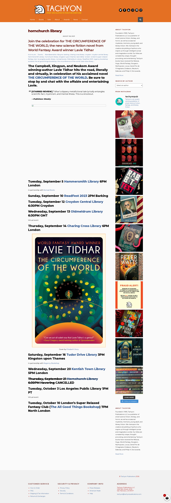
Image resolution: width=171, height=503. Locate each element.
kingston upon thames (67, 57)
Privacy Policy (65, 488)
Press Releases (95, 488)
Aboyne (60, 54)
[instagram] (140, 10)
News (75, 20)
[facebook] (124, 10)
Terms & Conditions (66, 493)
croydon (88, 54)
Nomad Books (49, 190)
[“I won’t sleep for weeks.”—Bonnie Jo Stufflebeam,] (129, 238)
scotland (31, 61)
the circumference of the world (68, 61)
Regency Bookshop (51, 363)
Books (41, 20)
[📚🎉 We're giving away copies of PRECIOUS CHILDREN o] (129, 152)
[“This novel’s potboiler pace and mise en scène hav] (129, 323)
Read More (119, 75)
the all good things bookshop (46, 61)
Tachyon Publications (128, 476)
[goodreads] (132, 10)
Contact (85, 20)
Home (32, 20)
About (57, 20)
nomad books (61, 59)
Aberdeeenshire (51, 54)
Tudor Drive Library (81, 354)
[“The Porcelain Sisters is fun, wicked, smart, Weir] (129, 124)
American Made (95, 491)
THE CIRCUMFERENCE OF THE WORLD (57, 77)
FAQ (31, 491)
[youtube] (128, 10)
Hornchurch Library (82, 379)
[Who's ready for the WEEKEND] (129, 380)
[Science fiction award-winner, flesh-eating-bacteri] (129, 266)
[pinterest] (136, 10)
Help (91, 493)
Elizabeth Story (72, 349)
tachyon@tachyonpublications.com (129, 494)
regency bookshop (101, 59)
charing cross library (77, 54)
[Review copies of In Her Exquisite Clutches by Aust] (129, 352)
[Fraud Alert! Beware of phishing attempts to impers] (129, 295)
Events (40, 54)
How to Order (35, 488)
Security (63, 491)
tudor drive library (87, 61)
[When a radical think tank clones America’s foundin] (129, 209)
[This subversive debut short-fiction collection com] (129, 181)
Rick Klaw (32, 54)
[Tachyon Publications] (57, 15)
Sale (49, 20)
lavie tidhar (80, 57)
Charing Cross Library (84, 226)
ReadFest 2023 (88, 59)
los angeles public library (46, 59)
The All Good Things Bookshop (75, 407)
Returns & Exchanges (37, 496)
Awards (67, 20)
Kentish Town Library (88, 369)
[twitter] (120, 10)
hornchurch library (51, 57)
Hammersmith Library (36, 57)
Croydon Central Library (84, 202)
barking (66, 54)
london (87, 57)
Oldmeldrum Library (74, 59)
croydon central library (100, 54)
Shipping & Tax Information (39, 493)
